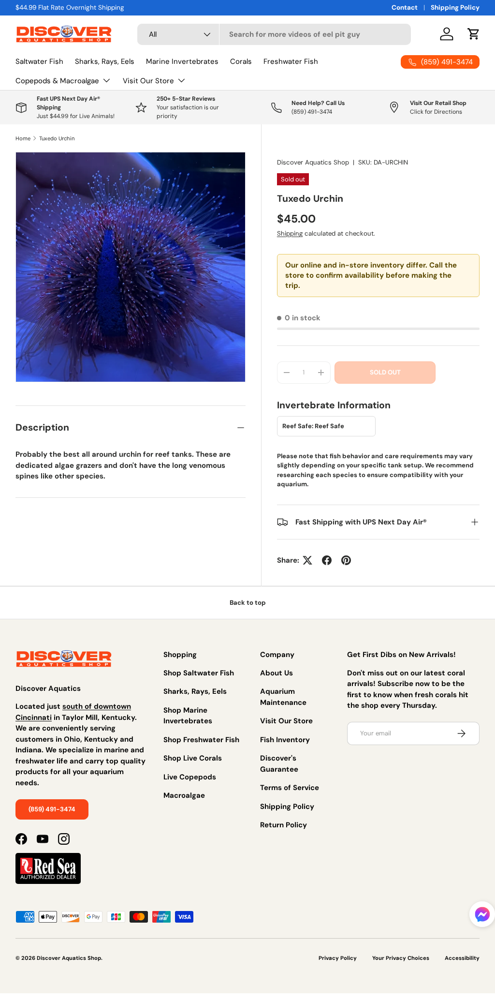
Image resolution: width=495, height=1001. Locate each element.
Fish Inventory (285, 740)
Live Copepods (189, 777)
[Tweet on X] (307, 560)
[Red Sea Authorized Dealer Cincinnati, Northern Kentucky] (48, 863)
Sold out (385, 372)
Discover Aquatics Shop (313, 162)
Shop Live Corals (192, 758)
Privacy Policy (338, 958)
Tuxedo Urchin (56, 138)
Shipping (290, 233)
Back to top (248, 602)
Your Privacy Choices (400, 958)
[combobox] (273, 34)
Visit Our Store (286, 721)
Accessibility (462, 958)
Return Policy (283, 825)
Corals (241, 61)
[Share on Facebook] (326, 560)
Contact (405, 7)
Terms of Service (289, 787)
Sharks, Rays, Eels (104, 61)
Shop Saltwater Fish (198, 673)
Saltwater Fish (39, 61)
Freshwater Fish (290, 61)
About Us (276, 673)
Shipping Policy (455, 7)
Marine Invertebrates (182, 61)
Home (22, 138)
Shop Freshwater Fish (201, 740)
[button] (482, 916)
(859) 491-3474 (52, 809)
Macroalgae (184, 795)
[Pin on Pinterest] (346, 560)
